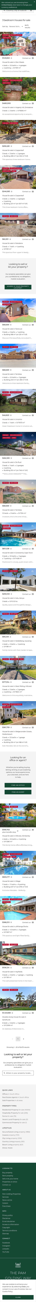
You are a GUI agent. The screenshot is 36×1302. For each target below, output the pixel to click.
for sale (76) (9, 1116)
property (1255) (12, 1138)
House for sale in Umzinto (12, 419)
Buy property (7, 1172)
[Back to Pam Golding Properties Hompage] (18, 1265)
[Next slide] (34, 44)
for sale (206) (15, 1113)
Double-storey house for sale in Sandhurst (14, 1018)
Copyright (6, 1227)
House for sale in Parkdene (12, 243)
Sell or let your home (10, 1179)
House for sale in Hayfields (12, 972)
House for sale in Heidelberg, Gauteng (16, 641)
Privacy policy (7, 1215)
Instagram (6, 1246)
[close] (34, 2)
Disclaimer (6, 1218)
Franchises (6, 1206)
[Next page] (23, 1039)
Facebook (6, 1243)
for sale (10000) (16, 1110)
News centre (7, 1200)
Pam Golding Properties (11, 1194)
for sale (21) (15, 1119)
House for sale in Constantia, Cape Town (17, 553)
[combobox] (17, 26)
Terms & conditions (9, 1230)
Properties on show (9, 1182)
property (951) (13, 1141)
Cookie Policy (7, 1291)
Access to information (10, 1224)
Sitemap (5, 1233)
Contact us (26, 58)
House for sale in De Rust (12, 462)
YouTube (5, 1252)
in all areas (12, 1100)
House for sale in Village (11, 881)
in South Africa (10, 1094)
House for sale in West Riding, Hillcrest (17, 686)
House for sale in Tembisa (12, 374)
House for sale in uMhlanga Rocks (15, 926)
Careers (5, 1203)
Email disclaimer (8, 1221)
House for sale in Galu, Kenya (13, 598)
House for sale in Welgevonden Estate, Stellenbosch (17, 733)
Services (5, 1197)
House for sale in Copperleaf (13, 150)
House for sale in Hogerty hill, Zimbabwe (17, 107)
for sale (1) (14, 1122)
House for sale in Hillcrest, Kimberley (16, 836)
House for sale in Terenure (12, 329)
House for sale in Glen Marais (13, 62)
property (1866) (16, 1132)
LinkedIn (5, 1249)
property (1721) (10, 1135)
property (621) (12, 1145)
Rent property (7, 1176)
